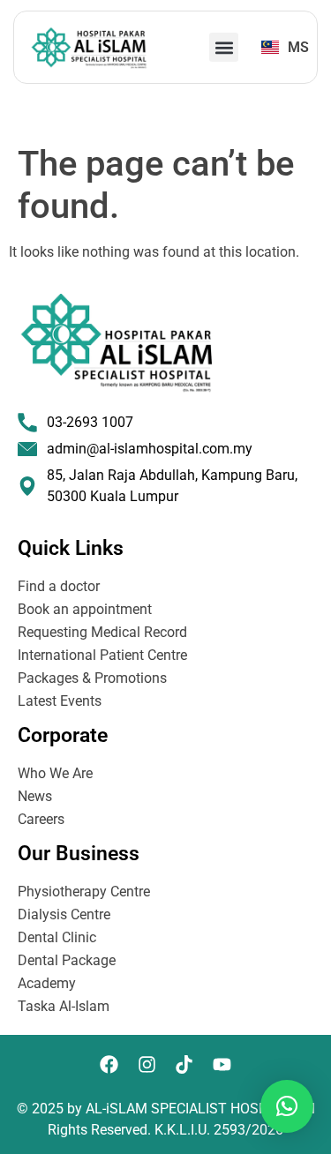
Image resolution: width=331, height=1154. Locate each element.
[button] (223, 47)
